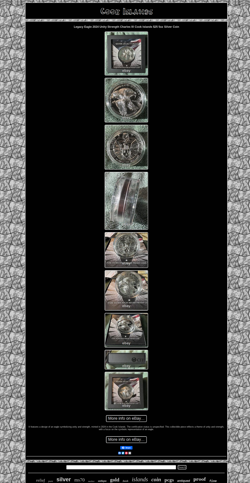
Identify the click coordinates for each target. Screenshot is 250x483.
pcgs (169, 479)
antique (102, 481)
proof (199, 479)
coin (156, 479)
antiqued (183, 480)
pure (50, 481)
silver (63, 479)
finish (125, 481)
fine (213, 481)
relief (40, 480)
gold (114, 479)
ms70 (79, 479)
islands (140, 479)
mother (91, 481)
